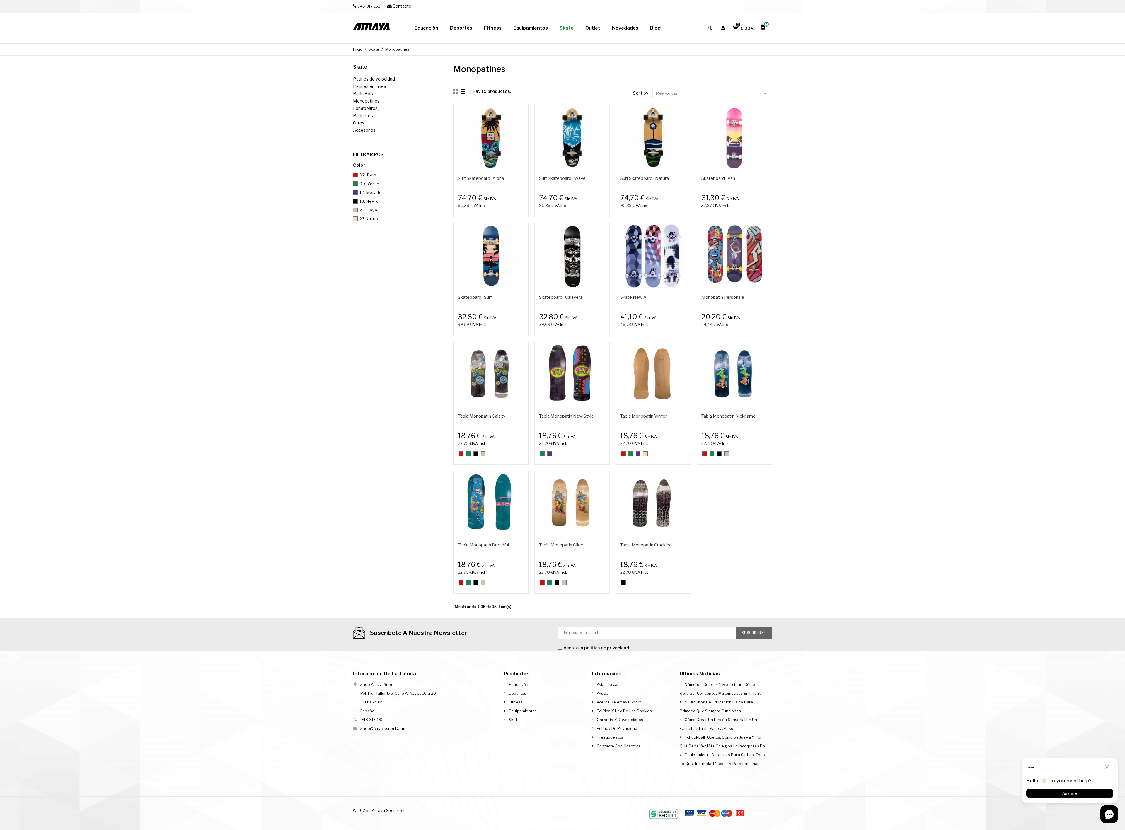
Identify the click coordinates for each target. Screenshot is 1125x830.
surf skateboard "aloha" (482, 178)
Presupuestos (610, 737)
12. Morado (370, 192)
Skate (360, 67)
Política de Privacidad (617, 728)
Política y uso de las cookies (624, 710)
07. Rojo (367, 175)
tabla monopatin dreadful (483, 545)
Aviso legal (607, 684)
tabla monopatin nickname (728, 416)
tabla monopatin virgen (644, 416)
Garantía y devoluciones (620, 719)
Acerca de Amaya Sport (619, 702)
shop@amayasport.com (382, 728)
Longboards (365, 108)
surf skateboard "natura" (645, 178)
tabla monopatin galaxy (481, 416)
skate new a (633, 297)
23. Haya (368, 210)
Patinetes (363, 115)
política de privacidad (606, 647)
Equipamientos (523, 710)
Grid (456, 92)
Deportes (517, 693)
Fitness (515, 702)
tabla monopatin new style (566, 416)
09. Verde (369, 183)
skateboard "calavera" (561, 297)
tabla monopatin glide (561, 545)
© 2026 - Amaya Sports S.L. (380, 810)
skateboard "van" (719, 178)
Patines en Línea (369, 86)
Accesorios (364, 130)
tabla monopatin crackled (646, 545)
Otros (358, 123)
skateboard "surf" (476, 297)
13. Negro (369, 201)
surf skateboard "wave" (563, 178)
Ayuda (602, 693)
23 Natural (370, 218)
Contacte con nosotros (619, 746)
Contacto (401, 6)
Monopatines (366, 101)
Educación (519, 684)
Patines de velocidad (374, 79)
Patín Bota (363, 93)
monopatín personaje (722, 297)
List (463, 92)
